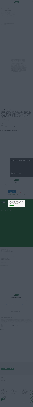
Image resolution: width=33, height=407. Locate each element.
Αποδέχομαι (11, 205)
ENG (23, 205)
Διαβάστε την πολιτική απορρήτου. (13, 203)
